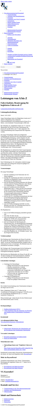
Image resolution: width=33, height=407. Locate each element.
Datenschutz (7, 402)
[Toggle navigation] (20, 10)
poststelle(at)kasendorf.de (12, 381)
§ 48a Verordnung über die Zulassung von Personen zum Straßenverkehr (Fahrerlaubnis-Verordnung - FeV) (18, 312)
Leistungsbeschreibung (7, 109)
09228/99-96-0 (9, 380)
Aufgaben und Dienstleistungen (12, 390)
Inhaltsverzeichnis (9, 399)
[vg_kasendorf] (10, 10)
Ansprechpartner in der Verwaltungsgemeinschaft (17, 388)
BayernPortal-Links (18, 109)
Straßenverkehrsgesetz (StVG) (12, 309)
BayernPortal (27, 354)
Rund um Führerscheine (10, 338)
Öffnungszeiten (8, 391)
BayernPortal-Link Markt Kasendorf (14, 366)
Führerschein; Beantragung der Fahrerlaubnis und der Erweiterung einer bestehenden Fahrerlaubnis (17, 329)
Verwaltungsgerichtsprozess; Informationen (12, 322)
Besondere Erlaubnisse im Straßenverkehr (15, 337)
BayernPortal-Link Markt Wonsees (13, 368)
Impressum (7, 400)
